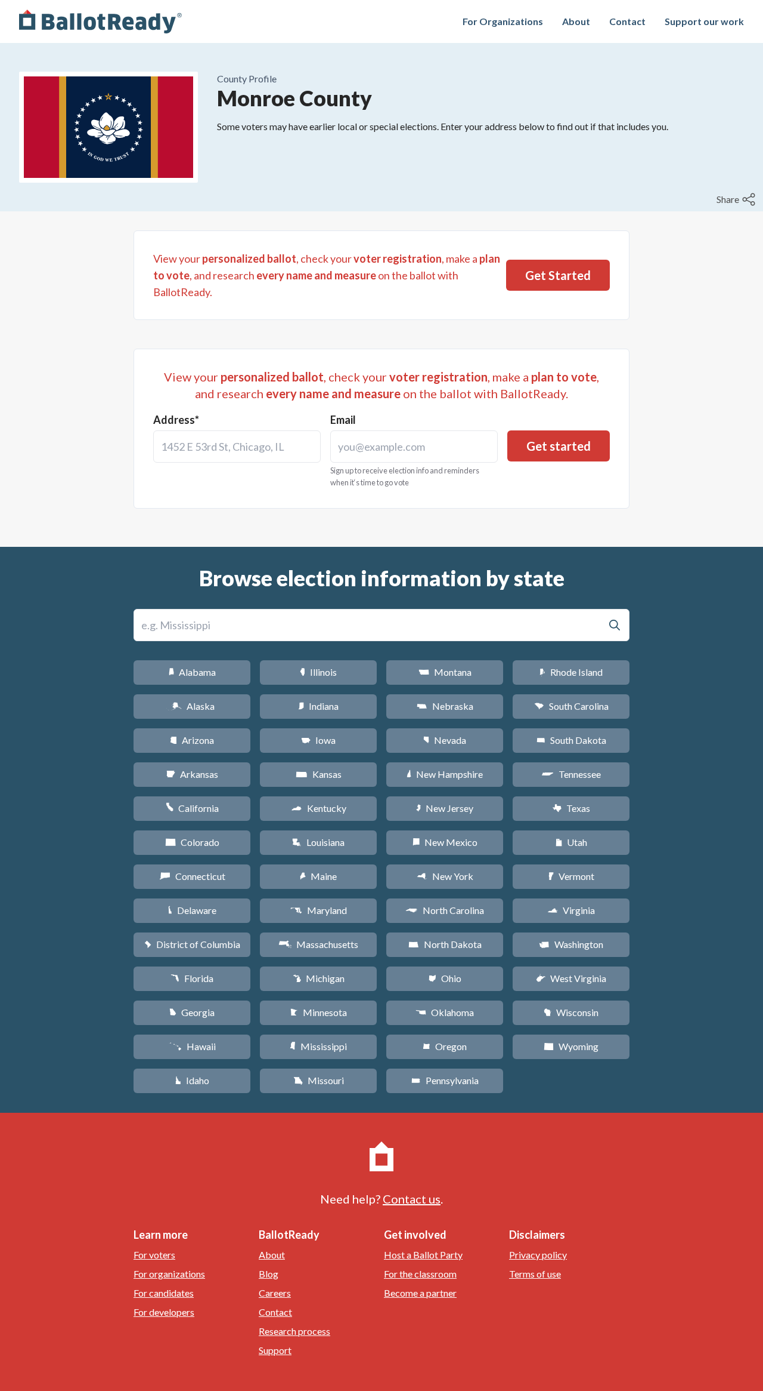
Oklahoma (444, 1012)
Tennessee (571, 774)
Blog (268, 1273)
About (576, 21)
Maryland (318, 910)
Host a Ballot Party (423, 1254)
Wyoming (571, 1046)
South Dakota (571, 740)
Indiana (318, 706)
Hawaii (192, 1046)
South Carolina (571, 706)
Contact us (412, 1199)
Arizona (192, 740)
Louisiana (318, 842)
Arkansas (192, 774)
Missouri (318, 1080)
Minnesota (318, 1012)
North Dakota (445, 944)
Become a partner (420, 1292)
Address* (176, 419)
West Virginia (571, 978)
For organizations (169, 1273)
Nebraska (445, 706)
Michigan (319, 978)
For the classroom (420, 1273)
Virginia (571, 910)
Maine (318, 876)
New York (445, 876)
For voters (154, 1254)
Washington (571, 944)
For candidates (164, 1292)
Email (343, 419)
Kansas (319, 774)
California (192, 808)
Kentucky (318, 808)
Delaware (192, 910)
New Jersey (444, 808)
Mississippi (318, 1046)
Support (275, 1350)
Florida (191, 978)
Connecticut (192, 876)
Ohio (445, 978)
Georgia (192, 1012)
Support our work (704, 21)
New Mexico (444, 842)
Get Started (558, 275)
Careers (275, 1292)
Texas (571, 808)
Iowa (318, 740)
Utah (571, 842)
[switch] (737, 199)
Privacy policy (538, 1254)
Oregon (445, 1046)
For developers (164, 1312)
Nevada (444, 740)
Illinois (318, 672)
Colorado (192, 842)
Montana (445, 672)
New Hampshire (445, 774)
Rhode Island (571, 672)
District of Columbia (192, 944)
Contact (627, 21)
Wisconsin (571, 1012)
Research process (294, 1331)
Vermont (571, 876)
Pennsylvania (445, 1080)
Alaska (192, 706)
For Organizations (503, 21)
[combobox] (237, 446)
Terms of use (535, 1273)
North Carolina (444, 910)
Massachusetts (318, 944)
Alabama (192, 672)
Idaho (192, 1080)
